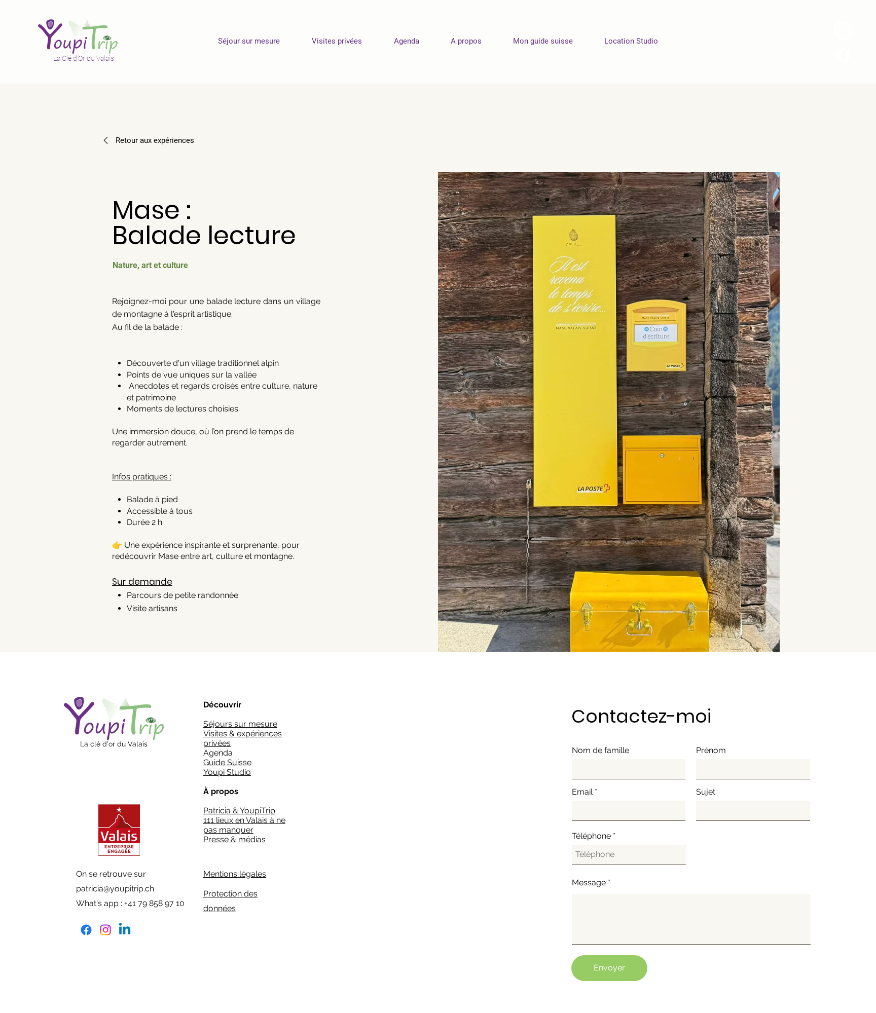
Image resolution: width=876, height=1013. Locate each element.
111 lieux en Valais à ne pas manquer (244, 825)
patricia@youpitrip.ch (115, 888)
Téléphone (591, 836)
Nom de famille (600, 750)
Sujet (705, 792)
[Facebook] (86, 930)
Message (589, 883)
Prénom (711, 750)
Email (582, 792)
